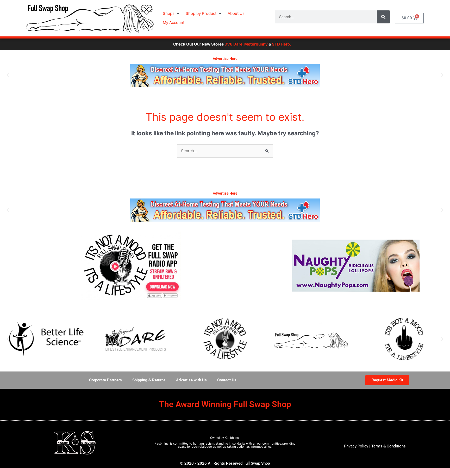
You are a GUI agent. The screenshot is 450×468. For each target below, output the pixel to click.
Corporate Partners (105, 380)
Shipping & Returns (149, 380)
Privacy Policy (356, 446)
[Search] (383, 16)
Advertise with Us (191, 380)
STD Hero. (263, 44)
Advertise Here (225, 58)
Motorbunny (238, 44)
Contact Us (226, 380)
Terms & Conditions (388, 446)
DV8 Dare (216, 44)
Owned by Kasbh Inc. (225, 438)
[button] (171, 13)
